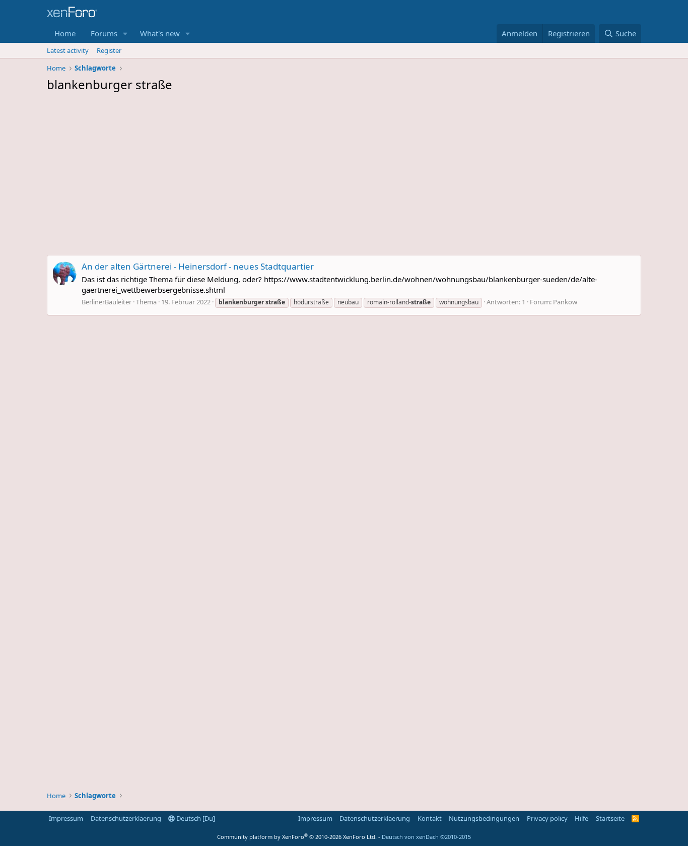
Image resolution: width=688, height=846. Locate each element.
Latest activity (68, 50)
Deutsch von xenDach (426, 836)
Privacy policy (547, 818)
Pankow (565, 301)
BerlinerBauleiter (106, 301)
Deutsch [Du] (195, 818)
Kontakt (430, 818)
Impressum (66, 818)
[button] (125, 33)
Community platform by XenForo (297, 836)
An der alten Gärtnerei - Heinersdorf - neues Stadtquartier (198, 266)
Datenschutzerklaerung (126, 818)
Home (65, 33)
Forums (104, 33)
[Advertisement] (344, 176)
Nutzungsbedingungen (484, 818)
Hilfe (581, 818)
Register (109, 50)
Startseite (610, 818)
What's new (160, 33)
